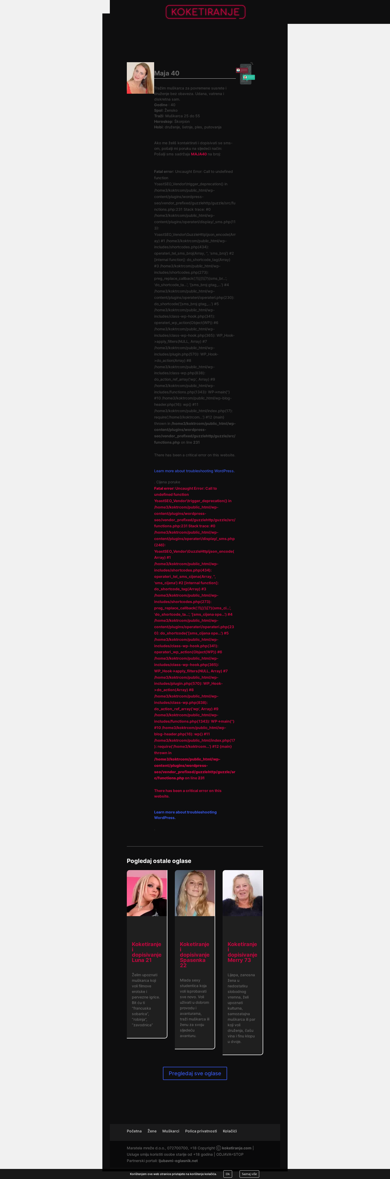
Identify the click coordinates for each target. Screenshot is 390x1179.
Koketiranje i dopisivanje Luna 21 (147, 952)
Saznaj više (249, 1174)
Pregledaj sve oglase (195, 1073)
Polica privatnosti (201, 1131)
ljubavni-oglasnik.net (178, 1160)
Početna (134, 1131)
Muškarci (170, 1131)
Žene (152, 1131)
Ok (228, 1174)
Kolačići (230, 1131)
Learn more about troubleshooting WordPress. (194, 471)
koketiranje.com (237, 1148)
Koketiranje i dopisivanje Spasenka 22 (195, 955)
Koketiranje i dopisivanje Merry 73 (242, 952)
